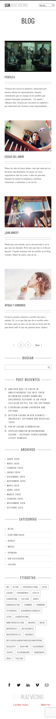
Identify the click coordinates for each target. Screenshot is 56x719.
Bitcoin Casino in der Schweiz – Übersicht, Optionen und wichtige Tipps (29, 419)
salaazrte (11, 646)
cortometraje (16, 534)
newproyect (12, 628)
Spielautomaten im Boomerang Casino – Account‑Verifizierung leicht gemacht (27, 434)
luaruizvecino (21, 616)
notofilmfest (28, 628)
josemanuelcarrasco (30, 610)
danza (11, 540)
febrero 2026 (15, 467)
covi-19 (35, 592)
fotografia (11, 610)
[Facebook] (9, 685)
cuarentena (11, 598)
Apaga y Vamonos (15, 305)
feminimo (28, 604)
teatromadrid (23, 652)
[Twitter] (19, 685)
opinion (12, 552)
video (8, 658)
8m (7, 586)
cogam (9, 592)
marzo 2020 (14, 494)
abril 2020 (13, 489)
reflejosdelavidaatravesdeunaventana (24, 640)
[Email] (47, 685)
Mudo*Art (45, 704)
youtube (19, 658)
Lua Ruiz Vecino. (21, 704)
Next (37, 345)
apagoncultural (30, 586)
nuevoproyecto (13, 634)
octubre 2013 (15, 507)
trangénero (39, 652)
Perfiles (10, 77)
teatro (12, 564)
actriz (16, 586)
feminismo (40, 604)
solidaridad (38, 646)
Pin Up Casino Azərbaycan (24, 426)
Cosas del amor (14, 156)
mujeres (31, 622)
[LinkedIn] (28, 685)
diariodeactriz (13, 604)
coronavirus (22, 592)
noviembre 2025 (16, 481)
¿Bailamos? (12, 232)
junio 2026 (13, 459)
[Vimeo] (37, 685)
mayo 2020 (13, 485)
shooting (24, 646)
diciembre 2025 (16, 476)
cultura (25, 598)
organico (29, 634)
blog (11, 528)
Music (11, 546)
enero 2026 (13, 472)
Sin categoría (16, 558)
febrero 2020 (15, 498)
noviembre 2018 (16, 503)
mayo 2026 (13, 463)
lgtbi (8, 616)
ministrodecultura (15, 622)
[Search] (48, 367)
